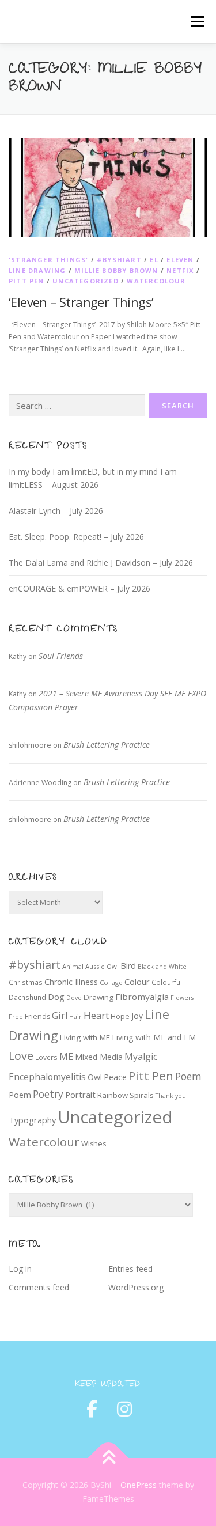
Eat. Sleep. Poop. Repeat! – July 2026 (76, 536)
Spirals (142, 1095)
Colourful (166, 982)
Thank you (171, 1096)
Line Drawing (37, 270)
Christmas (26, 982)
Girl (59, 1015)
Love (21, 1055)
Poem (188, 1076)
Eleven (180, 259)
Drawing (98, 997)
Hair (75, 1017)
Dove (74, 998)
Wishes (93, 1144)
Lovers (46, 1057)
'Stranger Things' (48, 259)
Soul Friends (61, 655)
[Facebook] (92, 1409)
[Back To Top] (108, 1458)
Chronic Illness (71, 981)
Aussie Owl (102, 966)
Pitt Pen (26, 281)
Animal (73, 966)
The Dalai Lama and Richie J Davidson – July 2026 (101, 562)
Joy (137, 1015)
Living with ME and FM (154, 1037)
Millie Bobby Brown (116, 270)
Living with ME (85, 1037)
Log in (20, 1268)
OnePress (138, 1484)
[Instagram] (124, 1409)
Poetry (48, 1094)
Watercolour (156, 281)
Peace (115, 1076)
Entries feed (130, 1268)
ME (66, 1056)
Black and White (162, 967)
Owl (95, 1076)
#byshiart (119, 259)
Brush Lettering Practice (106, 744)
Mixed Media (99, 1056)
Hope (120, 1016)
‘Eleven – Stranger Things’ (81, 301)
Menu (196, 21)
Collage (111, 982)
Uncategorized (85, 281)
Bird (128, 965)
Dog (56, 996)
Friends (37, 1016)
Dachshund (27, 997)
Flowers (182, 998)
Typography (32, 1120)
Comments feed (39, 1287)
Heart (96, 1015)
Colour (137, 981)
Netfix (180, 270)
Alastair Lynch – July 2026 (56, 510)
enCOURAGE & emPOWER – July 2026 (79, 588)
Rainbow (112, 1095)
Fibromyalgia (142, 996)
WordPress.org (136, 1287)
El (154, 259)
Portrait (80, 1094)
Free (16, 1017)
